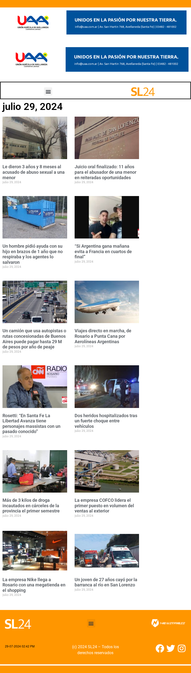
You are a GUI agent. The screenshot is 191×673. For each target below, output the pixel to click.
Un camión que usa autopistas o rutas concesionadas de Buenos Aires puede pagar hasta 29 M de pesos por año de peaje (34, 338)
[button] (48, 91)
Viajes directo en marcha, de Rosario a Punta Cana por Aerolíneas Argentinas (103, 336)
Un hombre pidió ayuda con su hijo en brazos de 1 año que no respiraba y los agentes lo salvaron (32, 254)
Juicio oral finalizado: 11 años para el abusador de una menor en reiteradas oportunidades (105, 172)
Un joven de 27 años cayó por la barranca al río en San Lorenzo (106, 582)
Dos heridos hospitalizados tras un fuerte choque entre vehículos (106, 421)
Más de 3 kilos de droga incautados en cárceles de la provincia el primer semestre (31, 505)
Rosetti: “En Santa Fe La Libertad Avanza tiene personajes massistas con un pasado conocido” (31, 423)
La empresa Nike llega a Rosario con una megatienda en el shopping (33, 585)
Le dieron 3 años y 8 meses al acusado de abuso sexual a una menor (33, 172)
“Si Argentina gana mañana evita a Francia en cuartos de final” (103, 251)
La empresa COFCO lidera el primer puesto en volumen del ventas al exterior (104, 505)
